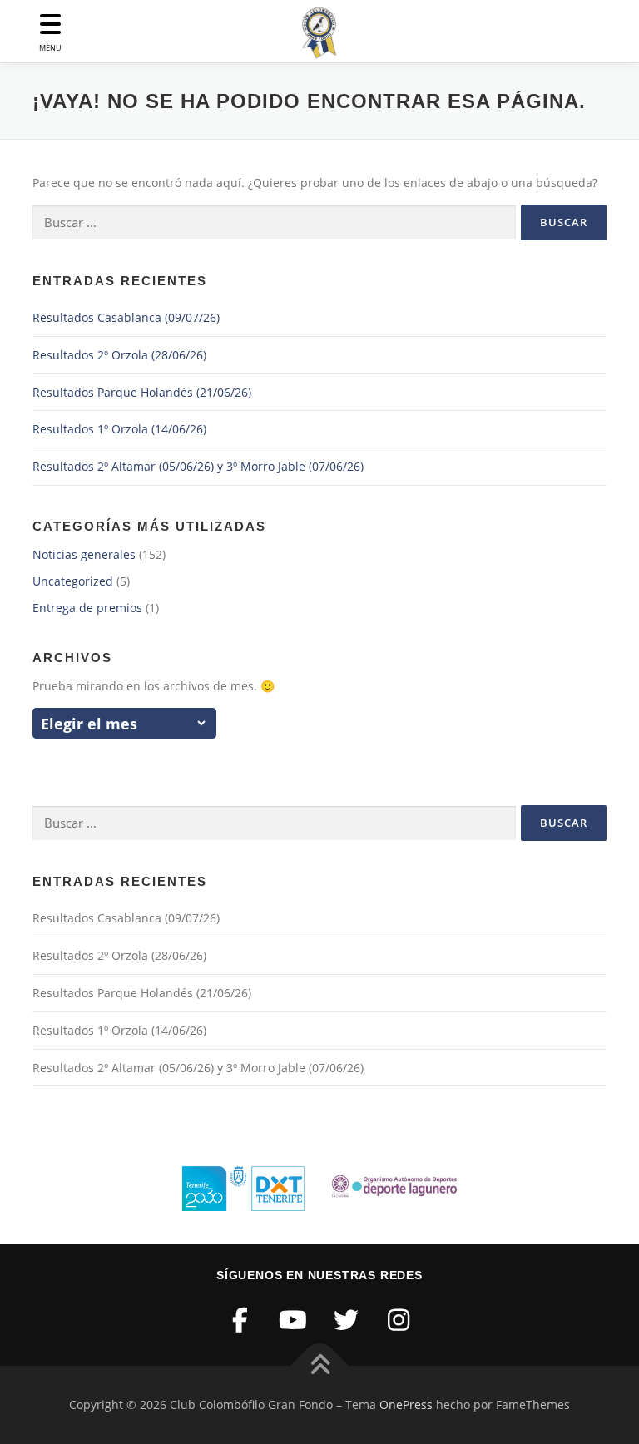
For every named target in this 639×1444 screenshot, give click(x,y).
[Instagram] (399, 1320)
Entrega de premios (87, 608)
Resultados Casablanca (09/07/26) (126, 317)
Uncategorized (72, 581)
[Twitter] (346, 1320)
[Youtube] (294, 1320)
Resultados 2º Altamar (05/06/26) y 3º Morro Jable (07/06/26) (198, 466)
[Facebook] (240, 1320)
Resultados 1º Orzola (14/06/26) (119, 429)
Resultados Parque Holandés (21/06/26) (141, 392)
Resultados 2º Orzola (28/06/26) (119, 355)
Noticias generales (84, 554)
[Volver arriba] (319, 1366)
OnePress (406, 1404)
